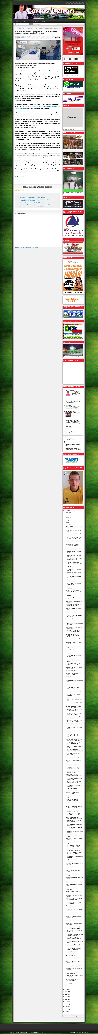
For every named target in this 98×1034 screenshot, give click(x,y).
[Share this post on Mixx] (40, 187)
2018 (66, 1006)
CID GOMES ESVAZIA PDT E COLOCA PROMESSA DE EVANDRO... (74, 714)
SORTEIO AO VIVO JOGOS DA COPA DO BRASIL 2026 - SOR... (74, 931)
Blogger (76, 1016)
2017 (66, 1009)
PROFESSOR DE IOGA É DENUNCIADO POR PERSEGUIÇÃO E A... (74, 699)
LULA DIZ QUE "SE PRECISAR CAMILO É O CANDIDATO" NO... (74, 710)
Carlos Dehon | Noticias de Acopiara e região (18, 1032)
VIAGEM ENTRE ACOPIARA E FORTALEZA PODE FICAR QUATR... (74, 938)
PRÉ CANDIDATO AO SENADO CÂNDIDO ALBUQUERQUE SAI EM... (74, 563)
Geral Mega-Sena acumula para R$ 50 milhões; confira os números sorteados (37, 202)
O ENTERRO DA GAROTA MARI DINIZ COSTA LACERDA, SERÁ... (74, 605)
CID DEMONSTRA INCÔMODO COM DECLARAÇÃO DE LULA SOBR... (73, 538)
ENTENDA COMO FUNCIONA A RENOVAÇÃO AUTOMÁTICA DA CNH (74, 750)
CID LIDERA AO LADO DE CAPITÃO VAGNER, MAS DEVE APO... (73, 853)
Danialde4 (41, 1032)
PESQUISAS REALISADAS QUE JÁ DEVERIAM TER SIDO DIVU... (73, 707)
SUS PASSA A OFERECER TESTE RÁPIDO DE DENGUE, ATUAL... (73, 743)
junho (67, 517)
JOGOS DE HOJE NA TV (71, 670)
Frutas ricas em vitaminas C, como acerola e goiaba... (73, 962)
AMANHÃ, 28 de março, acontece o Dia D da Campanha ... (74, 677)
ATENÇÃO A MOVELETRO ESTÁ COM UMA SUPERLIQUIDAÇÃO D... (74, 928)
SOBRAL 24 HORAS (70, 390)
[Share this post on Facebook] (24, 187)
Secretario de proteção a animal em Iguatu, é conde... (73, 754)
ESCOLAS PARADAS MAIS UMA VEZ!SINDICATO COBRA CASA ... (73, 814)
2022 (66, 996)
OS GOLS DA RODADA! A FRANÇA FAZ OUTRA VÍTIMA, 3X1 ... (74, 616)
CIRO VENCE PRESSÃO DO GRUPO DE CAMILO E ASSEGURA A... (74, 541)
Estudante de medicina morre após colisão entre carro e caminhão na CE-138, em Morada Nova (73, 401)
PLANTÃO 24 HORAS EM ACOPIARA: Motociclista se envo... (74, 573)
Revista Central (69, 399)
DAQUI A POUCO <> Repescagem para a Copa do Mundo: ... (74, 527)
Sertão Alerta (68, 426)
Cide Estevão (68, 405)
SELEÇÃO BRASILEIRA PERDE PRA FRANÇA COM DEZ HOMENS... (73, 721)
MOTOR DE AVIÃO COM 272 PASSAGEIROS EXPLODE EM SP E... (73, 620)
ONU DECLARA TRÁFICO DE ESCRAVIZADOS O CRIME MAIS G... (74, 775)
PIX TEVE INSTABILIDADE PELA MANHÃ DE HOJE (32, 197)
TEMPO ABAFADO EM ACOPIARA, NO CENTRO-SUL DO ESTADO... (74, 724)
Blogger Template (34, 1032)
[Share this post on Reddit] (32, 187)
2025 (66, 989)
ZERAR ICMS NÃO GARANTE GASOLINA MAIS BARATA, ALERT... (74, 800)
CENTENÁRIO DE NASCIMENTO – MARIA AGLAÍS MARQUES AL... (73, 545)
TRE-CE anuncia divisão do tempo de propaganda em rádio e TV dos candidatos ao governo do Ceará (73, 407)
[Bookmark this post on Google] (35, 187)
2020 (66, 1001)
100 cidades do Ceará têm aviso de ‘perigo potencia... (73, 646)
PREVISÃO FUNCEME (70, 955)
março (67, 524)
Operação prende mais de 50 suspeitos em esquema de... (74, 570)
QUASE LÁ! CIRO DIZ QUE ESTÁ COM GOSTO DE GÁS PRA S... (74, 559)
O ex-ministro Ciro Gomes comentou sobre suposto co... (73, 803)
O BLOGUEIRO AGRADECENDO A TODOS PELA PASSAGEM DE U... (74, 664)
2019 (66, 1004)
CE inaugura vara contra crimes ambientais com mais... (72, 772)
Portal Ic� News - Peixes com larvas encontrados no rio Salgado (73, 449)
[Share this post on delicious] (38, 187)
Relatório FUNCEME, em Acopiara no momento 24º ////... (73, 584)
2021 (66, 999)
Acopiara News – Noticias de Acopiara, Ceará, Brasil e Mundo (73, 421)
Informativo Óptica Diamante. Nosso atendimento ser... (73, 906)
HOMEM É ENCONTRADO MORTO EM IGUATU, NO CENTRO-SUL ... (74, 821)
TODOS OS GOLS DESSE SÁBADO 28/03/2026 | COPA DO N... (73, 674)
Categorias (25, 21)
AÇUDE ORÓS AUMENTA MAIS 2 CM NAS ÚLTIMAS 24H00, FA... (74, 899)
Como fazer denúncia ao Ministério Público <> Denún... (73, 980)
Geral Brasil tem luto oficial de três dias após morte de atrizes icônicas (35, 204)
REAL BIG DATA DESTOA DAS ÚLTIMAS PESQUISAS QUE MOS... (74, 591)
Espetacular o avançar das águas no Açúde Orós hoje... (73, 793)
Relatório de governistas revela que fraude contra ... (73, 684)
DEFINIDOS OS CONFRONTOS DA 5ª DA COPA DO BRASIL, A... (74, 924)
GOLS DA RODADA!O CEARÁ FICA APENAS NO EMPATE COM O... (73, 768)
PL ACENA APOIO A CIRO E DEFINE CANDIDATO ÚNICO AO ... (73, 549)
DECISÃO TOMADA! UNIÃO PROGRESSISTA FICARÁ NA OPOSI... (72, 635)
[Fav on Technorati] (43, 187)
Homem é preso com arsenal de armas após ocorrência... (74, 786)
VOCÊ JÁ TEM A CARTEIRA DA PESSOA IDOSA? (72, 688)
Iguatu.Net (68, 436)
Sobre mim (35, 21)
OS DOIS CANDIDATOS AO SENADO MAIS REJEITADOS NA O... (74, 807)
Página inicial (17, 3)
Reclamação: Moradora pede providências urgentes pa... (72, 952)
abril (67, 522)
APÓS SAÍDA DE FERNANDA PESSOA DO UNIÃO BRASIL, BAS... (74, 811)
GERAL (20, 28)
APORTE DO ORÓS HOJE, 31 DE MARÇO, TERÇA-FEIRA (73, 580)
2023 (66, 994)
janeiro (67, 986)
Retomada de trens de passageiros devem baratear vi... (73, 973)
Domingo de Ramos (70, 649)
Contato (44, 21)
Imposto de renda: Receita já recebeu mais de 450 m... (73, 917)
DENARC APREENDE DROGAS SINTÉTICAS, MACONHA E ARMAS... (74, 818)
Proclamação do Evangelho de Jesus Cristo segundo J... (73, 588)
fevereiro (68, 983)
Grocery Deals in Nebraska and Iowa (73, 434)
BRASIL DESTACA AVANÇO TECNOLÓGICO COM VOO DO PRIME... (73, 735)
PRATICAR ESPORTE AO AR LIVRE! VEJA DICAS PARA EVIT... (73, 958)
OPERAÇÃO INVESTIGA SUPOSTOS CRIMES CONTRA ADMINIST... (74, 850)
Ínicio (17, 21)
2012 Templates (85, 1032)
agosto (67, 512)
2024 (66, 991)
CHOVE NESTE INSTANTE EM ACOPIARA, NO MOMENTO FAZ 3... (74, 789)
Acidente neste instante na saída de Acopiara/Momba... (73, 920)
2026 (66, 510)
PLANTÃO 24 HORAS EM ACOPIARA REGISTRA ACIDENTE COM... (74, 782)
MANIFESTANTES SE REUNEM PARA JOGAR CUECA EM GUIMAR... (74, 740)
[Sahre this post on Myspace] (48, 187)
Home (17, 28)
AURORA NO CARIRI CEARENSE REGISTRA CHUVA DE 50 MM (73, 846)
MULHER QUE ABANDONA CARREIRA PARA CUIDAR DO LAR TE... (74, 965)
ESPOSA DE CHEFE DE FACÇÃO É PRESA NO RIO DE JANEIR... (73, 757)
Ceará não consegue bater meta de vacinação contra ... (73, 945)
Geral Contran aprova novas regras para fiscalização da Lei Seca (34, 206)
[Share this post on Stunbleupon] (27, 187)
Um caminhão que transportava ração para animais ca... (73, 577)
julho (67, 515)
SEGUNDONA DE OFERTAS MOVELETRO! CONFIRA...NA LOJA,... (72, 660)
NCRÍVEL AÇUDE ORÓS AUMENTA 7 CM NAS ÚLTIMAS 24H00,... (73, 949)
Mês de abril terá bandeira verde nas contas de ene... (73, 652)
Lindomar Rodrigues (70, 411)
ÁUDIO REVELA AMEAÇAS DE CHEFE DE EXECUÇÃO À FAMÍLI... (74, 828)
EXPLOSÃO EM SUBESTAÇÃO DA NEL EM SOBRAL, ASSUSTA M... (74, 935)
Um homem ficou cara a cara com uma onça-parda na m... (74, 779)
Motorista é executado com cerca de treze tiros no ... (73, 867)
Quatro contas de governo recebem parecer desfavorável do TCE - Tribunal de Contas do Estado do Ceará (73, 443)
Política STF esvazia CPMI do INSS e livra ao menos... (74, 892)
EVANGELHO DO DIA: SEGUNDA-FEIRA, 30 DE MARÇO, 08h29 (73, 631)
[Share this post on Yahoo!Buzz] (46, 187)
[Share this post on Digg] (30, 187)
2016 (66, 1011)
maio (67, 520)
